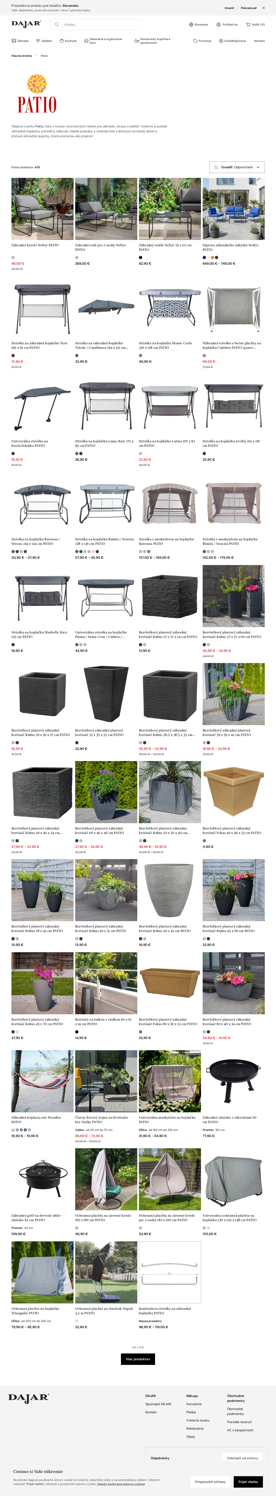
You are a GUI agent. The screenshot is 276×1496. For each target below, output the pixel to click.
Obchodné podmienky (235, 1411)
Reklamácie (195, 1428)
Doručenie (194, 1404)
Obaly (190, 1437)
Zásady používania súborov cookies (121, 1484)
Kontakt (259, 41)
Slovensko (201, 24)
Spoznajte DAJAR (158, 1404)
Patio (44, 56)
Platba (191, 1412)
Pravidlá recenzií (239, 1422)
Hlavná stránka (21, 56)
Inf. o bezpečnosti (240, 1430)
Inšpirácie (239, 41)
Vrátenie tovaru (198, 1420)
